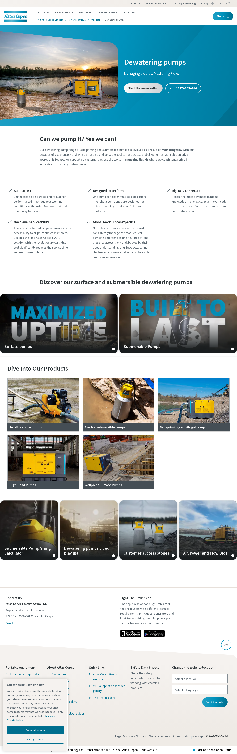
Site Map (197, 736)
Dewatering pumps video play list (89, 530)
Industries (129, 12)
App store (130, 633)
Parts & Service (64, 12)
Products (43, 12)
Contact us (134, 3)
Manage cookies (159, 736)
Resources (85, 12)
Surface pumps (59, 323)
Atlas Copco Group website (105, 676)
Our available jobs (156, 3)
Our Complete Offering (184, 3)
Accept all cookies (35, 730)
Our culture (58, 674)
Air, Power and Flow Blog (208, 530)
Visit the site (214, 702)
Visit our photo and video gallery (109, 688)
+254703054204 (185, 88)
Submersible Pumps (178, 323)
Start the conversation (143, 88)
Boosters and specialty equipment (24, 676)
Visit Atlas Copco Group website (136, 750)
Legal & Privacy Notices (130, 736)
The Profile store (104, 698)
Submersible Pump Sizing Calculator (29, 530)
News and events (107, 12)
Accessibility (181, 736)
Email (9, 623)
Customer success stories (148, 530)
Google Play (154, 633)
